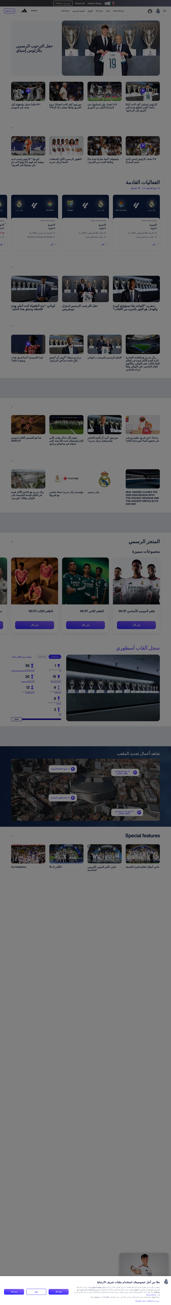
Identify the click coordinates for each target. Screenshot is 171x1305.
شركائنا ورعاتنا (151, 1295)
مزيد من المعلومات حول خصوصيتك (147, 1301)
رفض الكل (14, 1292)
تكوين (36, 1292)
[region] (85, 1290)
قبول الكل (58, 1292)
